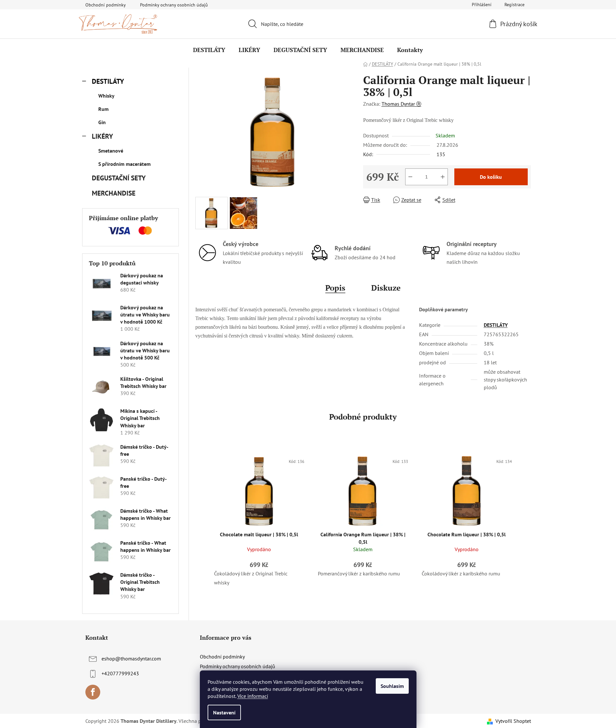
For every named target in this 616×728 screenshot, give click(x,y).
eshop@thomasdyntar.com (131, 658)
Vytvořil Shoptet (513, 721)
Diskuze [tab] (386, 288)
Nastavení (224, 712)
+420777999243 (120, 673)
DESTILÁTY (108, 81)
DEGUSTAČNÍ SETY (118, 178)
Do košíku (491, 177)
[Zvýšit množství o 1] (443, 177)
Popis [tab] (335, 288)
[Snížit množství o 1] (410, 177)
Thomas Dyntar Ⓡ (401, 104)
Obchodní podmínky (105, 5)
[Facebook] (92, 692)
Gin (102, 122)
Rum (103, 109)
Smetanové (110, 150)
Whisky (106, 95)
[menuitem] (209, 50)
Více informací (252, 696)
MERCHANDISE (113, 193)
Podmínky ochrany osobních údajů (174, 5)
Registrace (514, 4)
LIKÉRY (102, 136)
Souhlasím (392, 686)
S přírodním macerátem (124, 164)
